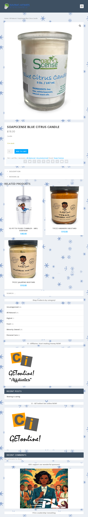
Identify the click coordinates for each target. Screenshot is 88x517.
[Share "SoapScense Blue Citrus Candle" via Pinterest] (43, 161)
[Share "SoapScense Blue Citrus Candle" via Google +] (34, 161)
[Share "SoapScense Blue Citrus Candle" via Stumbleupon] (57, 161)
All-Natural (13, 18)
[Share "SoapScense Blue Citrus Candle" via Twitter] (30, 161)
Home (6, 18)
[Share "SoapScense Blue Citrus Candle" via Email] (62, 161)
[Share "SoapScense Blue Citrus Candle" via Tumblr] (39, 161)
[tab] (44, 171)
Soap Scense (59, 158)
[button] (80, 26)
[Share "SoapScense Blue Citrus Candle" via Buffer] (52, 161)
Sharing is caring (13, 396)
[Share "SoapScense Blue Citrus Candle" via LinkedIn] (48, 161)
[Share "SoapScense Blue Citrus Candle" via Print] (66, 161)
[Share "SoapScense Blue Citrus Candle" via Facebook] (25, 161)
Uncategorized (42, 158)
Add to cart (21, 151)
